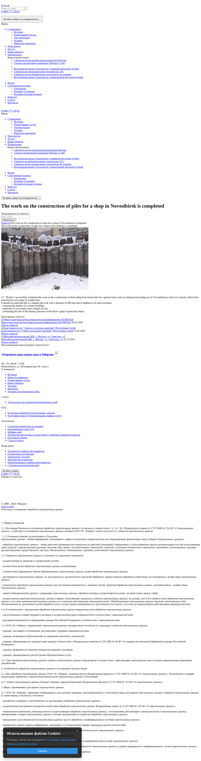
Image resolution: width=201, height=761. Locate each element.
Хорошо (42, 751)
